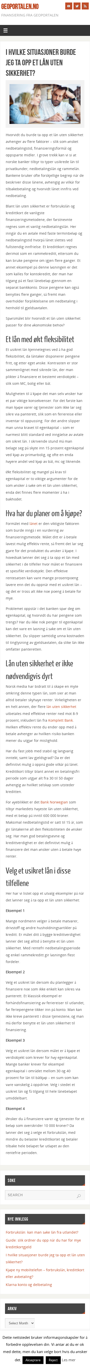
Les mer (69, 1359)
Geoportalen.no (19, 6)
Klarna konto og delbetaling (29, 1284)
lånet (34, 523)
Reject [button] (53, 1360)
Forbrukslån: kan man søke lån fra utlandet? (42, 1232)
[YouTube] (68, 5)
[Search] (78, 1196)
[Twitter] (77, 5)
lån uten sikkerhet (61, 706)
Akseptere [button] (33, 1360)
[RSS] (85, 5)
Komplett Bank (60, 720)
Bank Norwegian (54, 802)
